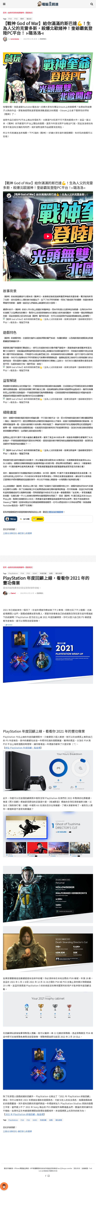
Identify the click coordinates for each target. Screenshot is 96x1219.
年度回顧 (43, 573)
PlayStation (13, 573)
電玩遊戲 (59, 573)
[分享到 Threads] (85, 46)
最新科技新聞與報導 (16, 12)
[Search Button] (91, 3)
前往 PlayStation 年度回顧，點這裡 (23, 747)
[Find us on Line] (49, 1176)
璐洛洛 (29, 19)
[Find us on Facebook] (45, 1176)
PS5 (16, 19)
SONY (35, 573)
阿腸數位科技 (52, 1171)
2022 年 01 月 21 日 (27, 593)
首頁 (4, 12)
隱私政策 (77, 1168)
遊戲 (51, 573)
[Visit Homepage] (48, 3)
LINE (90, 46)
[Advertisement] (48, 543)
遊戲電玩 (29, 12)
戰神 (22, 19)
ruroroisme (15, 39)
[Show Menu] (4, 3)
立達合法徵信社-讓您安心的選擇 (17, 533)
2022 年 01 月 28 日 (30, 39)
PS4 (10, 19)
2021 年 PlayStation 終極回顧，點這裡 (24, 1114)
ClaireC (13, 593)
